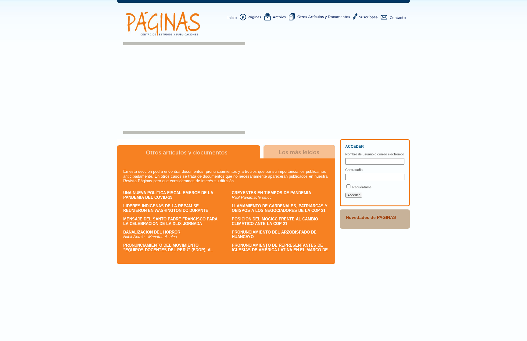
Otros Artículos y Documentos (320, 16)
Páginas (252, 16)
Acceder (353, 195)
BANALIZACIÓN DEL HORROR (151, 232)
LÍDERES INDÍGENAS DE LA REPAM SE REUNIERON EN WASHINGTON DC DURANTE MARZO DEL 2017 (165, 211)
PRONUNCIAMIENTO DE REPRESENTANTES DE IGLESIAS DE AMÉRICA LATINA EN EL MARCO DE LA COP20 (280, 250)
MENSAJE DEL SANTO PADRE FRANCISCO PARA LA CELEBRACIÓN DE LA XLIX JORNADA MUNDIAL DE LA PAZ (170, 224)
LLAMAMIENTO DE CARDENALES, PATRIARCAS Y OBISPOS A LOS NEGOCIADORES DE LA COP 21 (280, 208)
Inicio (232, 16)
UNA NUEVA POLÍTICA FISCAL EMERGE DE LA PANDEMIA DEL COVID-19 (168, 195)
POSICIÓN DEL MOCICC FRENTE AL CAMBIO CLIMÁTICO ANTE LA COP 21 (275, 221)
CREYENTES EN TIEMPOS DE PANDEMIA (271, 192)
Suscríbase (366, 16)
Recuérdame (361, 187)
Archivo (276, 16)
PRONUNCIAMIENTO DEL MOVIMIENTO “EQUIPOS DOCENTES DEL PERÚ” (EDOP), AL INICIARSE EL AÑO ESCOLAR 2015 (168, 250)
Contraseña (354, 170)
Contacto (393, 16)
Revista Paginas (164, 24)
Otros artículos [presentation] (188, 151)
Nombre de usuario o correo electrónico (374, 154)
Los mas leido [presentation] (300, 151)
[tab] (188, 151)
